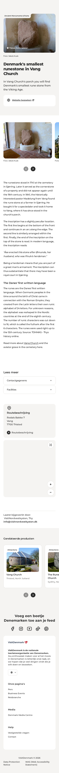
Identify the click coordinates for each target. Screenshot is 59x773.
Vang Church (31, 343)
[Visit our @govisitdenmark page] (37, 628)
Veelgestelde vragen (18, 732)
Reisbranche (14, 697)
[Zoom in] (50, 484)
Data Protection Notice (11, 763)
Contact (12, 736)
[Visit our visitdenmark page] (29, 628)
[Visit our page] (20, 628)
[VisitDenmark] (18, 642)
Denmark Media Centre (20, 715)
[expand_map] (51, 445)
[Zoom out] (50, 492)
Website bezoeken (22, 100)
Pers (10, 689)
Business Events (16, 693)
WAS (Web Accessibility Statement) (37, 763)
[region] (29, 468)
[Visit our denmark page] (12, 628)
